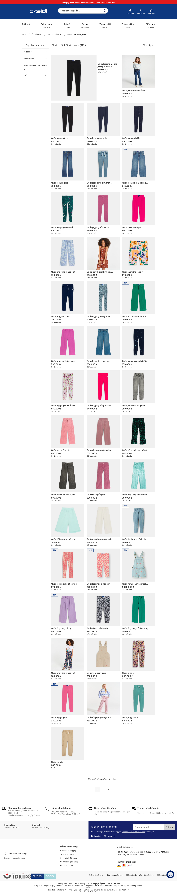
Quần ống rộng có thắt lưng (135, 628)
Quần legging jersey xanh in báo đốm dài (106, 316)
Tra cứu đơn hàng (67, 854)
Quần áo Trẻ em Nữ (55, 34)
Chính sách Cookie (164, 875)
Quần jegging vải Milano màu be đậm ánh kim (108, 227)
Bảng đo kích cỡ (66, 866)
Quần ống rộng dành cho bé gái (101, 539)
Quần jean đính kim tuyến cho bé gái (68, 494)
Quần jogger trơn (130, 717)
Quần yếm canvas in (96, 673)
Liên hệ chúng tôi (125, 847)
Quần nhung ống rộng (61, 450)
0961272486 (69, 812)
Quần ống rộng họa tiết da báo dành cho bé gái (144, 494)
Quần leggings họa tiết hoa (64, 584)
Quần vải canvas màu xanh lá (136, 316)
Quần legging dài (59, 717)
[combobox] (83, 11)
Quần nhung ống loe (96, 494)
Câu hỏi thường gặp (68, 851)
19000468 (55, 812)
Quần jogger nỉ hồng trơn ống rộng (67, 361)
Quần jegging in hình (131, 138)
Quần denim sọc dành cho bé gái (137, 539)
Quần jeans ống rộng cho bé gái (101, 361)
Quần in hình (128, 673)
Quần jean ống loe (59, 183)
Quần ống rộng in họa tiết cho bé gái (68, 272)
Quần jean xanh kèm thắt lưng (101, 183)
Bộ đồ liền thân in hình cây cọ (100, 272)
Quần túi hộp (57, 762)
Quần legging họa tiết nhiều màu (66, 405)
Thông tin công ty (96, 875)
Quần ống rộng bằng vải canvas (102, 717)
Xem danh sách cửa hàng (14, 858)
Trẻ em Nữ (38, 34)
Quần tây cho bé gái (131, 227)
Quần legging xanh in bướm (135, 361)
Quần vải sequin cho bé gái (134, 450)
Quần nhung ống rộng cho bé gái (102, 450)
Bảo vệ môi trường (40, 827)
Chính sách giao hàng (69, 862)
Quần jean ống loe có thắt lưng (136, 90)
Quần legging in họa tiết (62, 227)
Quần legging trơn (59, 138)
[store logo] (38, 15)
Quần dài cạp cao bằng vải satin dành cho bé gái (74, 539)
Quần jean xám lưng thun (133, 405)
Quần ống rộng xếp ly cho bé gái (66, 628)
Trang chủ (26, 34)
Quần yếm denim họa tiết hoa (136, 584)
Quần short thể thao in (132, 272)
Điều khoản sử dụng (115, 875)
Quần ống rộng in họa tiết (63, 673)
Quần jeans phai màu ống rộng (136, 183)
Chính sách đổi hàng (68, 858)
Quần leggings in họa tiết (98, 584)
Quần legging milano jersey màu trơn (107, 65)
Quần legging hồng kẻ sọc (99, 405)
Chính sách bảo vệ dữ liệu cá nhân (133, 832)
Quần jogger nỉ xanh (60, 316)
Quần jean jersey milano (98, 138)
